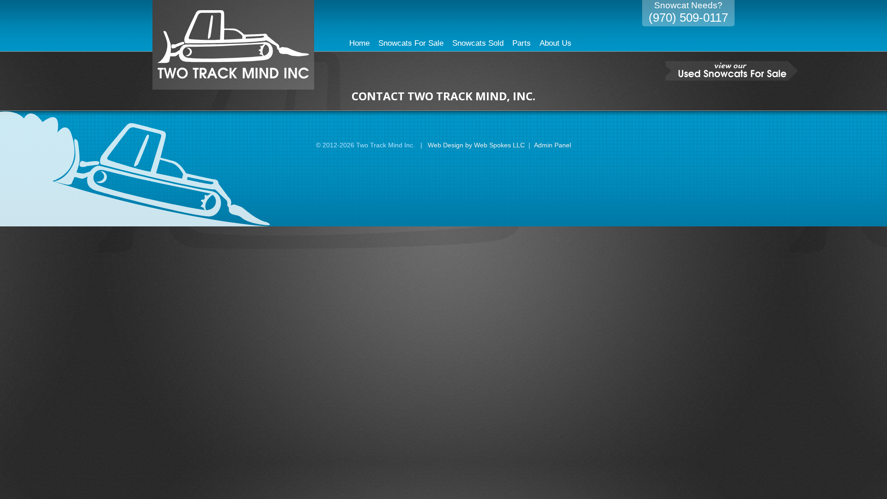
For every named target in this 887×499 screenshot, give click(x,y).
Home (359, 43)
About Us (555, 43)
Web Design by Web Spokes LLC (476, 145)
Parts (521, 43)
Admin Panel (552, 145)
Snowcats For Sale (411, 43)
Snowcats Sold (478, 43)
